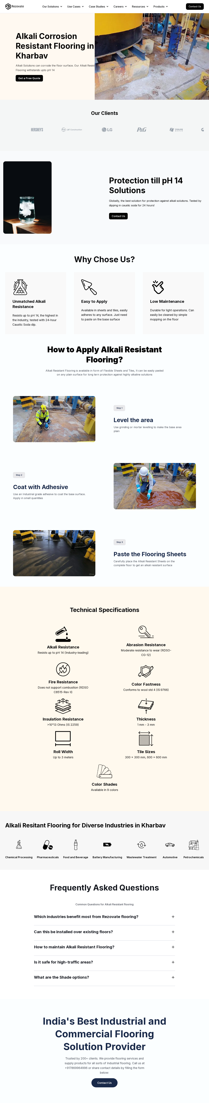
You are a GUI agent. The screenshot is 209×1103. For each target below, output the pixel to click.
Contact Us (195, 6)
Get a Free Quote (29, 78)
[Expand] (173, 917)
